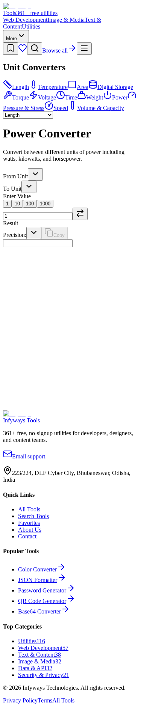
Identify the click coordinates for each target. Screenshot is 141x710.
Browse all (55, 50)
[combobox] (35, 174)
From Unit (15, 176)
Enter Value (17, 196)
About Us (29, 529)
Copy (59, 235)
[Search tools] (34, 48)
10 (17, 204)
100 (30, 204)
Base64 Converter (39, 611)
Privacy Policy (20, 700)
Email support (28, 456)
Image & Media (66, 20)
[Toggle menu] (84, 48)
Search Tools (33, 516)
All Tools (29, 509)
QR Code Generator (42, 601)
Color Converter (37, 569)
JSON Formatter (37, 580)
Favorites (29, 523)
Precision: (14, 235)
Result (10, 223)
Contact (27, 536)
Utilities (31, 26)
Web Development (25, 20)
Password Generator (42, 590)
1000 (45, 204)
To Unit (12, 188)
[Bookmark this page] (10, 48)
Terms (45, 700)
